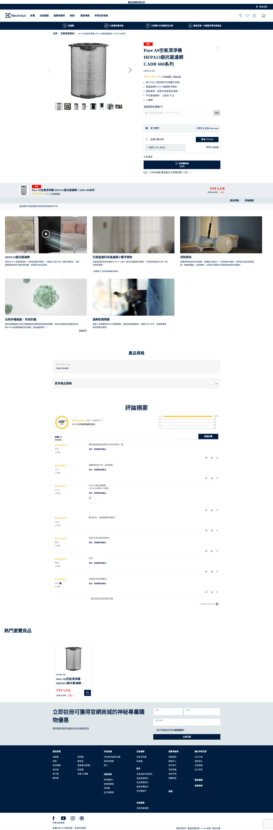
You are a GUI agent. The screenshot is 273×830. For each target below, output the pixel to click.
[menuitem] (32, 15)
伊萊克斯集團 (59, 823)
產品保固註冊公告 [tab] (136, 2)
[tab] (59, 106)
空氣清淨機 (141, 757)
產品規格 (234, 200)
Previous (50, 70)
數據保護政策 (194, 828)
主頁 (55, 33)
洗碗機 (56, 757)
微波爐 (80, 770)
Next (129, 70)
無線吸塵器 (109, 784)
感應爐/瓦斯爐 (83, 765)
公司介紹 (199, 757)
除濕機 (139, 761)
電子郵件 (159, 721)
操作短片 (172, 765)
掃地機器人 (109, 780)
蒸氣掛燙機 (109, 761)
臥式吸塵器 (109, 792)
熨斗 (106, 765)
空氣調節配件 (142, 782)
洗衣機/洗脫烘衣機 (112, 757)
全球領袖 (199, 765)
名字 (157, 710)
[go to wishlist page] (247, 16)
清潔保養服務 (142, 808)
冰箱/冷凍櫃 (82, 774)
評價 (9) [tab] (58, 437)
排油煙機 (57, 765)
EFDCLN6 (60, 675)
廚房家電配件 (142, 787)
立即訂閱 (187, 737)
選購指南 (172, 778)
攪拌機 (56, 778)
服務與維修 (59, 15)
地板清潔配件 (142, 778)
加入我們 (199, 770)
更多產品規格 (63, 383)
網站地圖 (216, 828)
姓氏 (188, 710)
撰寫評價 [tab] (208, 436)
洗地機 (107, 788)
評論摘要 (249, 200)
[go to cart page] (264, 15)
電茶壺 (80, 761)
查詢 (217, 113)
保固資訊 (172, 757)
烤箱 (55, 761)
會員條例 (199, 786)
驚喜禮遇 (85, 15)
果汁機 (56, 774)
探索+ (73, 15)
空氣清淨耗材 (67, 33)
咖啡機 (80, 757)
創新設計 (199, 761)
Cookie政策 (206, 828)
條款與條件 (181, 828)
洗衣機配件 (141, 791)
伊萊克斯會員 (101, 15)
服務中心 (172, 761)
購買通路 (263, 7)
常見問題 (172, 770)
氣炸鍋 (56, 770)
